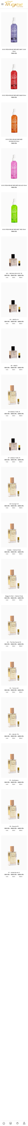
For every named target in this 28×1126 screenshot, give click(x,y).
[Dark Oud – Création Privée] (14, 944)
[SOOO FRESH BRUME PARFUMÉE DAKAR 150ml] (14, 75)
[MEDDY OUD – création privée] (14, 1083)
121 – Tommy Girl (14, 688)
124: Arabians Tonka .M (14, 411)
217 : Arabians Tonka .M (14, 458)
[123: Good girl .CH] (14, 484)
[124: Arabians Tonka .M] (14, 392)
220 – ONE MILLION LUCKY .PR (14, 273)
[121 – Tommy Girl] (14, 668)
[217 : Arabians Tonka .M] (14, 438)
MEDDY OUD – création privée (14, 1103)
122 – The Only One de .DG (14, 642)
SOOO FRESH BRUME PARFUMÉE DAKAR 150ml (14, 95)
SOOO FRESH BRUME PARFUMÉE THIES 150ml (14, 229)
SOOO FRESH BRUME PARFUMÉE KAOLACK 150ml (14, 185)
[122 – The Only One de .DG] (14, 622)
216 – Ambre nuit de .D (14, 1010)
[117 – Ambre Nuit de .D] (14, 852)
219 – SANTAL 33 (14, 319)
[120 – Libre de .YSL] (14, 714)
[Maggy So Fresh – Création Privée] (14, 576)
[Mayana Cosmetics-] (14, 4)
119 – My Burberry (14, 780)
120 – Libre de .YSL (14, 734)
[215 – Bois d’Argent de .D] (14, 1037)
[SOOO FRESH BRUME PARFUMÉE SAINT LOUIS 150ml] (14, 29)
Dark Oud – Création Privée (14, 964)
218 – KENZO (14, 365)
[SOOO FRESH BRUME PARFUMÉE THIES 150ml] (14, 209)
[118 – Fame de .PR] (14, 806)
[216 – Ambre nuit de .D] (14, 991)
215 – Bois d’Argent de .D (14, 1057)
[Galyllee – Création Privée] (14, 530)
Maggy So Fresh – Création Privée (14, 596)
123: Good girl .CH (14, 504)
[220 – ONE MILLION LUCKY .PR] (14, 253)
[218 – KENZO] (14, 345)
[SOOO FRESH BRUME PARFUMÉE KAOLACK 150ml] (14, 165)
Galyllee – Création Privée (14, 550)
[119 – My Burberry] (14, 760)
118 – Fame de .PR (14, 826)
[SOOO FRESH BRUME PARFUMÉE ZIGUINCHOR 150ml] (14, 119)
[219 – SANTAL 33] (14, 299)
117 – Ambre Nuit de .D (14, 872)
